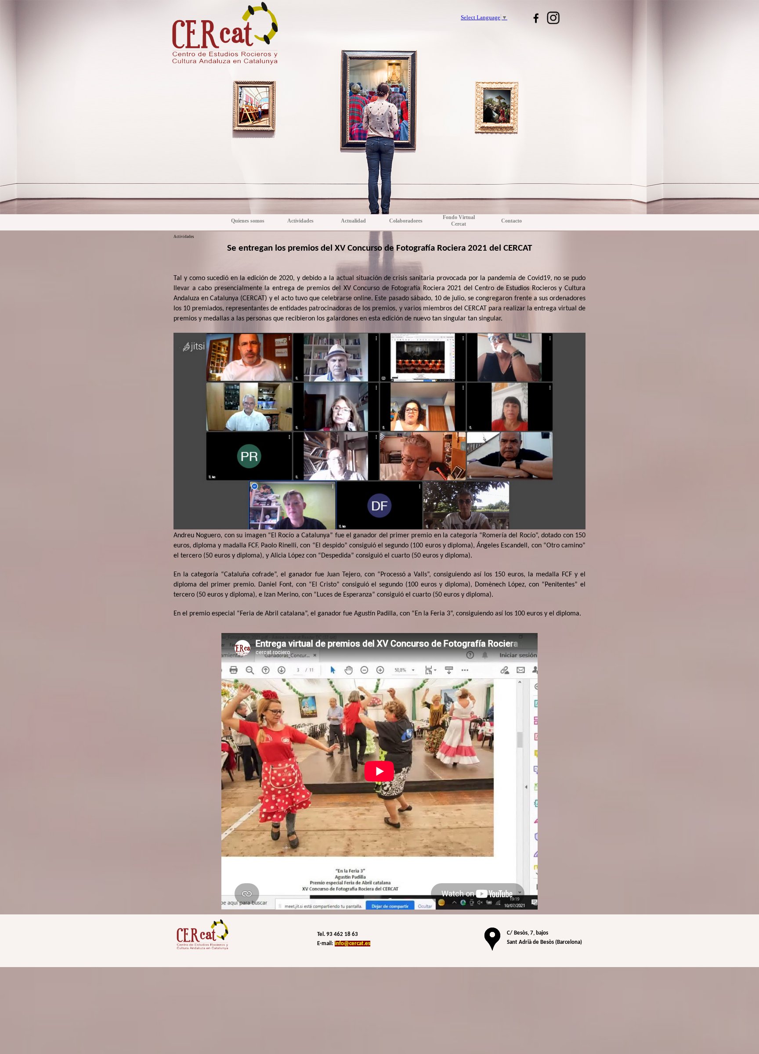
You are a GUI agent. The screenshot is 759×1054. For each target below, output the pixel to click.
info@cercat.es (352, 943)
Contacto (511, 221)
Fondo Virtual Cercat (459, 220)
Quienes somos (247, 221)
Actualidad (353, 221)
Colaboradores (406, 221)
